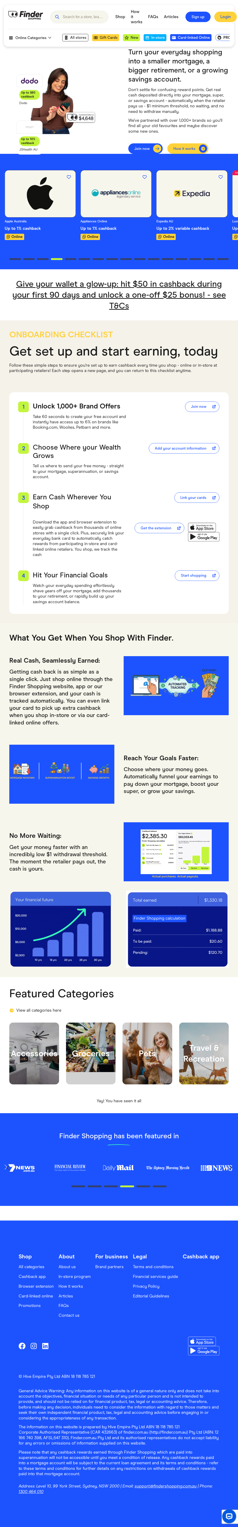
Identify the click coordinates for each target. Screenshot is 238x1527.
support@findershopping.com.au (166, 1486)
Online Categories (30, 38)
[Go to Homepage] (25, 17)
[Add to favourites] (52, 177)
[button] (57, 17)
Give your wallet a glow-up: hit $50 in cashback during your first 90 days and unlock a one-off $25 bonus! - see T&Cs (119, 295)
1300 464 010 (31, 1491)
